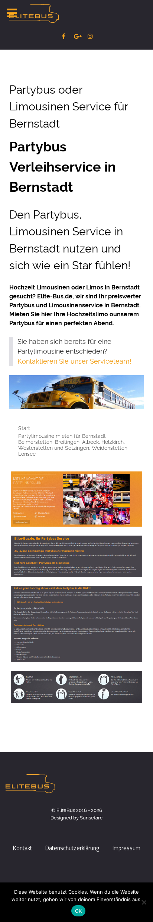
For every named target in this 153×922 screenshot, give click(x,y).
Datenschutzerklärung (72, 847)
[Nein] (143, 902)
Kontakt (22, 847)
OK (78, 911)
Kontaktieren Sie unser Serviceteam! (74, 361)
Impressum (126, 847)
